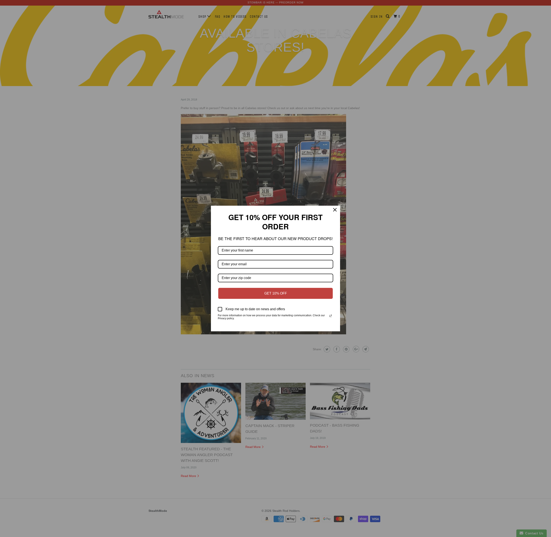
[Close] (335, 215)
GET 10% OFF (275, 289)
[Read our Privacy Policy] (330, 311)
